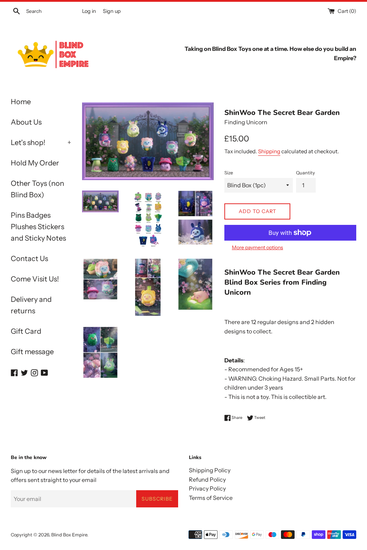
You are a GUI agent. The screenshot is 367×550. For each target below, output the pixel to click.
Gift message (32, 351)
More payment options (257, 247)
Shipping (269, 151)
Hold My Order (35, 163)
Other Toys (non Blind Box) (37, 189)
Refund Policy (207, 479)
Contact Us (29, 258)
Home (21, 101)
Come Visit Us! (35, 279)
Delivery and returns (31, 305)
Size (228, 172)
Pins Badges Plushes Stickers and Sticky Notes (38, 226)
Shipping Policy (209, 470)
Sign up (112, 11)
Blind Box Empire (69, 534)
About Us (26, 122)
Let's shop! (41, 142)
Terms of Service (211, 497)
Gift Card (26, 331)
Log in (89, 11)
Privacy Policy (207, 488)
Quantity (305, 172)
